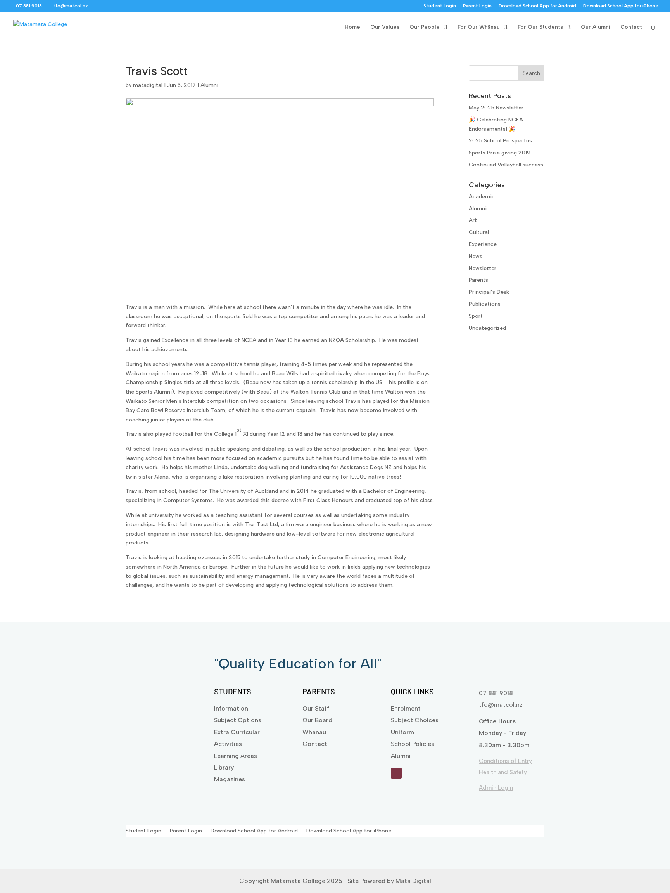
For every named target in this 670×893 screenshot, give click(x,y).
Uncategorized (487, 328)
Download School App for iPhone (620, 6)
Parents (478, 280)
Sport (476, 316)
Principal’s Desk (489, 292)
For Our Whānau (479, 27)
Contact (631, 27)
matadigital (147, 85)
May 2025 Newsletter (496, 107)
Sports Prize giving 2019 (499, 152)
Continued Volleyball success (506, 164)
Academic (482, 196)
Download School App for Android (537, 6)
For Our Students (540, 27)
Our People (424, 27)
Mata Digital (413, 880)
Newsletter (482, 268)
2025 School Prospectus (500, 140)
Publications (485, 304)
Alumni (209, 85)
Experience (483, 244)
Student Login (439, 6)
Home (352, 27)
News (475, 256)
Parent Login (477, 6)
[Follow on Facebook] (396, 773)
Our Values (384, 27)
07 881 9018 (496, 693)
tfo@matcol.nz (501, 704)
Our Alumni (595, 27)
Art (473, 220)
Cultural (479, 232)
